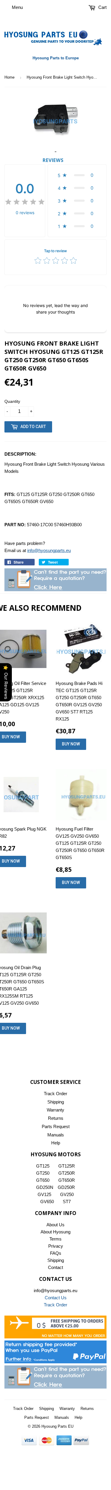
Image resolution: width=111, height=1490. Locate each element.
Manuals (55, 1134)
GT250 (42, 1173)
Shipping (55, 1101)
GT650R (66, 1180)
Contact (55, 1267)
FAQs (55, 1253)
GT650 (42, 1180)
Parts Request (56, 1126)
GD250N (44, 1187)
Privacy (55, 1246)
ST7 (67, 1201)
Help (55, 1142)
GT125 (42, 1165)
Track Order (55, 1093)
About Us (55, 1224)
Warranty (55, 1109)
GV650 (47, 1201)
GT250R (66, 1173)
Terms (55, 1238)
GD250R (66, 1187)
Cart (102, 7)
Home (9, 77)
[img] (25, 202)
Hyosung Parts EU (57, 1426)
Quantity (12, 401)
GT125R (66, 1165)
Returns (55, 1118)
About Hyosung (55, 1231)
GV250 (67, 1194)
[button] (77, 175)
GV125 (44, 1194)
